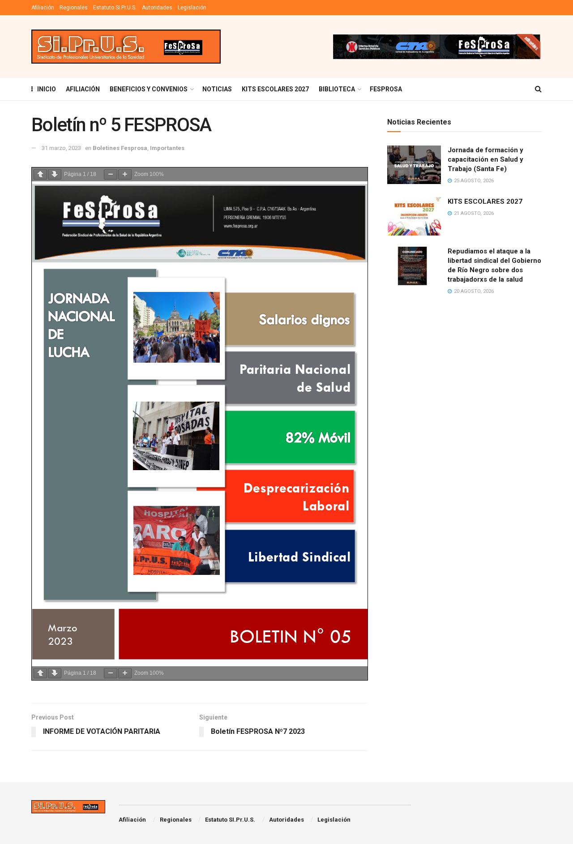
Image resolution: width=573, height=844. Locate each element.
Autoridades (157, 7)
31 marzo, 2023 (61, 148)
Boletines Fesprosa (120, 148)
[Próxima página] (54, 174)
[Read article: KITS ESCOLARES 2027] (414, 216)
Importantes (167, 148)
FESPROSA (386, 89)
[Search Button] (538, 89)
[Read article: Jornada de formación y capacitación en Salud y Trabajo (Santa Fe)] (414, 165)
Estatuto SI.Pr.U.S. (115, 7)
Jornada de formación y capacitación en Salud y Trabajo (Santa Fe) (485, 159)
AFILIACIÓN (83, 89)
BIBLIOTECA (337, 89)
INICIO (46, 89)
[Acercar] (125, 174)
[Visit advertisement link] (436, 46)
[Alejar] (110, 174)
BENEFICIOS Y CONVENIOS (149, 89)
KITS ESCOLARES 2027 (275, 89)
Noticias (217, 89)
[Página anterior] (40, 174)
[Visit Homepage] (126, 47)
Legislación (192, 7)
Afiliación (42, 7)
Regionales (74, 7)
